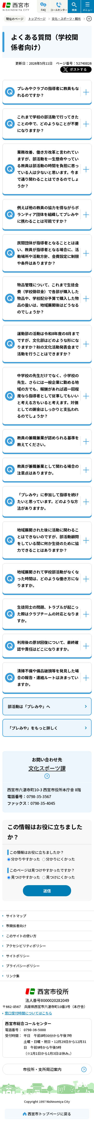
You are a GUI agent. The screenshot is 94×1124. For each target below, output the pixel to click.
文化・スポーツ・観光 (66, 18)
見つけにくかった (60, 877)
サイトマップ (16, 915)
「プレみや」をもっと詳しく (33, 728)
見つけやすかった (25, 877)
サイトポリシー (18, 955)
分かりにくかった (60, 859)
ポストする (78, 69)
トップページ (37, 18)
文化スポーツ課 (47, 768)
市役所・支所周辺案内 (42, 1069)
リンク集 (13, 975)
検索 (74, 10)
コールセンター (58, 10)
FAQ (43, 10)
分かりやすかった (25, 859)
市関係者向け (16, 925)
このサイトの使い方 (21, 935)
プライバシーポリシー (23, 965)
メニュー (87, 10)
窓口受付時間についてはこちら (28, 1013)
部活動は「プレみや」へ (29, 706)
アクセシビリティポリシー (26, 945)
